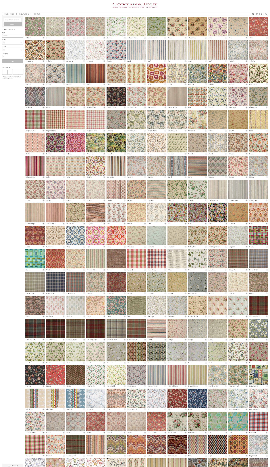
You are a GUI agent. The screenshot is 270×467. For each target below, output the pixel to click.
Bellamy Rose (131, 131)
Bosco (129, 154)
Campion (130, 177)
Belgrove (110, 131)
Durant (109, 270)
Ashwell (129, 84)
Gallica (211, 316)
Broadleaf (191, 154)
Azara (170, 84)
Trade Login (9, 14)
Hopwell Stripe (152, 386)
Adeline (48, 38)
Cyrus (149, 223)
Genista (150, 340)
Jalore (149, 409)
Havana (231, 363)
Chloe (109, 223)
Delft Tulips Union (214, 247)
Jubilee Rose (172, 432)
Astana (150, 84)
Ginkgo (170, 340)
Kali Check (252, 432)
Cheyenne (90, 223)
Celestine (130, 200)
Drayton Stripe (91, 270)
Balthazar (29, 107)
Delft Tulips (192, 247)
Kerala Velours (172, 456)
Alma (210, 38)
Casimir (28, 200)
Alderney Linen (132, 38)
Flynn (129, 316)
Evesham (130, 293)
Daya (68, 247)
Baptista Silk (152, 107)
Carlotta (211, 177)
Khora (231, 456)
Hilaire (68, 386)
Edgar (170, 270)
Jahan (108, 409)
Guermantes (111, 363)
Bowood (171, 154)
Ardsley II (49, 84)
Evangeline (90, 293)
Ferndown (49, 316)
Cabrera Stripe (30, 177)
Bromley (211, 154)
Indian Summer (254, 386)
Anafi (129, 61)
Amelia (109, 61)
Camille (89, 177)
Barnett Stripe (172, 107)
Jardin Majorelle (234, 409)
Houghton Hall (213, 386)
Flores (109, 316)
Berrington (191, 131)
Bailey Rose (253, 84)
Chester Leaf (70, 223)
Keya (189, 456)
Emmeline (212, 270)
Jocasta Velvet (152, 432)
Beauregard (232, 107)
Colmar (129, 223)
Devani (251, 247)
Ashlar (109, 84)
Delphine (232, 247)
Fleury (89, 316)
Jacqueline (90, 409)
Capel (170, 177)
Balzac (48, 107)
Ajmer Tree (90, 38)
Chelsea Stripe (213, 200)
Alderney (110, 38)
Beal (189, 107)
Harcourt (130, 363)
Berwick (211, 131)
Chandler (150, 200)
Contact (37, 14)
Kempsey (90, 456)
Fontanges (151, 316)
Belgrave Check (31, 131)
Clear (13, 61)
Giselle (231, 340)
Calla (47, 177)
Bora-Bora (90, 154)
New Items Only (9, 29)
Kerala (109, 456)
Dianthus (49, 270)
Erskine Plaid (233, 270)
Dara (169, 223)
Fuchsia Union (193, 316)
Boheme (48, 154)
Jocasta (48, 432)
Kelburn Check (71, 456)
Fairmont (232, 293)
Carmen (231, 177)
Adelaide (29, 38)
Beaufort (211, 107)
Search (12, 24)
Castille (109, 200)
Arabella (231, 61)
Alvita (251, 38)
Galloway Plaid (254, 316)
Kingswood (253, 456)
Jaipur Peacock (132, 409)
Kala (210, 432)
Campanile (110, 177)
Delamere (130, 247)
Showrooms (24, 14)
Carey (190, 177)
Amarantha (29, 61)
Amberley (49, 61)
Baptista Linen (70, 107)
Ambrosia (69, 61)
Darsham (232, 223)
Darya (251, 223)
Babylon (191, 84)
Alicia (170, 38)
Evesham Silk (192, 293)
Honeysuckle (91, 386)
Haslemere (171, 363)
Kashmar (49, 456)
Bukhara (251, 154)
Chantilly (171, 200)
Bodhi (251, 131)
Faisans (251, 293)
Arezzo (68, 84)
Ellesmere (191, 270)
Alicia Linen (192, 38)
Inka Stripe (29, 409)
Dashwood (49, 247)
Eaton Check (131, 270)
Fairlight (211, 293)
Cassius (68, 200)
